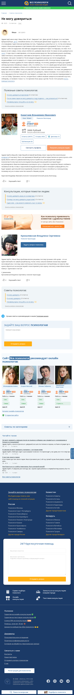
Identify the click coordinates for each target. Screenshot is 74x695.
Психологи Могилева (54, 529)
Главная (4, 13)
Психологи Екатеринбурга (18, 517)
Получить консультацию (60, 148)
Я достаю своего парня (11, 457)
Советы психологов (15, 13)
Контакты (8, 654)
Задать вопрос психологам (14, 106)
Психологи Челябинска (16, 529)
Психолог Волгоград (44, 118)
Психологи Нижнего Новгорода (20, 520)
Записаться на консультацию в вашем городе (54, 592)
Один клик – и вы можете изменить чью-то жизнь (24, 203)
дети (15, 42)
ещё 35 (22, 407)
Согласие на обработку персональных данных (21, 644)
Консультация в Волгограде (36, 132)
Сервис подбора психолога (19, 592)
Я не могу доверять (14, 298)
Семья (6, 403)
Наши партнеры (10, 657)
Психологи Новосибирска (17, 514)
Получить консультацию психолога (37, 8)
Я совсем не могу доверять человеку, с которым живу (22, 450)
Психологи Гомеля (53, 523)
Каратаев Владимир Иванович (38, 114)
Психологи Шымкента (54, 502)
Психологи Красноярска (17, 526)
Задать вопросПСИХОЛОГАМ (72, 453)
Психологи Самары (15, 531)
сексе (3, 53)
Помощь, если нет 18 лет (13, 624)
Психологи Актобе (53, 508)
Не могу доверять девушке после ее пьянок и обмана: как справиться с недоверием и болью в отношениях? (34, 441)
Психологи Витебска (53, 526)
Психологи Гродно (53, 531)
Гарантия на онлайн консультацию (17, 614)
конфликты (5, 157)
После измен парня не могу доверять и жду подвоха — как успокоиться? (32, 98)
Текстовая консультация (53, 598)
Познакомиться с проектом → (52, 226)
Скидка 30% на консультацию (15, 621)
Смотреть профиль (33, 148)
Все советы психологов (11, 477)
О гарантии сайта (11, 415)
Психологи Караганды (54, 505)
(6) (27, 141)
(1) (55, 137)
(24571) (27, 137)
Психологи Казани (15, 523)
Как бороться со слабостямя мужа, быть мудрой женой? (23, 466)
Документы (9, 634)
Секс (19, 23)
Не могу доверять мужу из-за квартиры (21, 196)
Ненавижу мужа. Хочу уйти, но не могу (20, 102)
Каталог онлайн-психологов (13, 411)
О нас (6, 664)
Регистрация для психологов (19, 671)
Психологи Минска (53, 520)
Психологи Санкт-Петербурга (19, 511)
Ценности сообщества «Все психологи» (19, 627)
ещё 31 (4, 407)
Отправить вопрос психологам (16, 660)
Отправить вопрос (37, 579)
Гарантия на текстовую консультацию (19, 617)
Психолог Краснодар (28, 239)
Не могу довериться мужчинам (18, 95)
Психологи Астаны (53, 499)
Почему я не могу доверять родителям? (21, 199)
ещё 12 (57, 407)
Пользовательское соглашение (16, 637)
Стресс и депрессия (60, 404)
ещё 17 (40, 407)
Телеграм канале (42, 316)
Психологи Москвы (15, 508)
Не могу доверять (13, 295)
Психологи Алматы (53, 496)
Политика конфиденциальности (16, 641)
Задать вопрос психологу (33, 245)
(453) (40, 137)
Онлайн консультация (18, 598)
